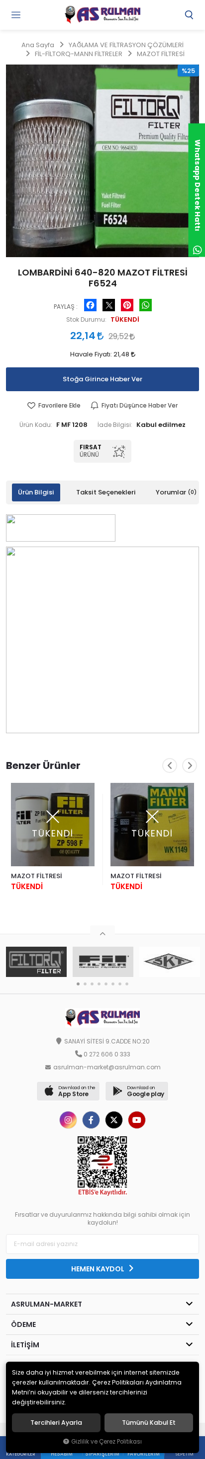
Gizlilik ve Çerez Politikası (106, 1442)
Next (189, 765)
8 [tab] (127, 984)
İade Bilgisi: (115, 425)
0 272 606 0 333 (107, 1054)
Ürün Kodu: (35, 425)
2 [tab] (85, 984)
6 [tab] (113, 984)
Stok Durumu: (86, 320)
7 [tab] (120, 984)
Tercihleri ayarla (56, 1423)
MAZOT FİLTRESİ (36, 876)
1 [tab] (78, 984)
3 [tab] (92, 984)
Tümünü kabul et (149, 1423)
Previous (169, 765)
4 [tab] (99, 984)
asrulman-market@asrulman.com (107, 1067)
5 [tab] (106, 984)
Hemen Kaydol (98, 1268)
